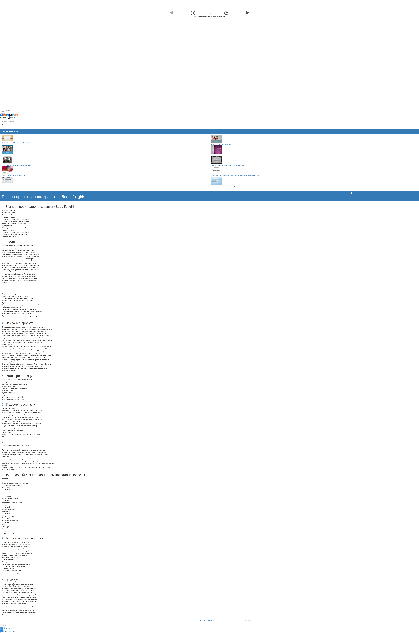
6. (3, 404)
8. (3, 474)
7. (3, 441)
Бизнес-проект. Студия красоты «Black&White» (228, 165)
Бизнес (12, 117)
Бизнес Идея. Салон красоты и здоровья (16, 142)
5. (3, 375)
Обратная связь (9, 631)
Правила (248, 620)
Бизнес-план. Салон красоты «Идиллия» (16, 165)
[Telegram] (13, 115)
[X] (10, 115)
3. (3, 287)
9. (3, 538)
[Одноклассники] (4, 115)
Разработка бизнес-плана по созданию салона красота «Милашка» (235, 175)
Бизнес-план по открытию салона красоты (17, 184)
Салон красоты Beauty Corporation (14, 175)
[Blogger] (16, 115)
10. (4, 580)
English (202, 620)
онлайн (10, 625)
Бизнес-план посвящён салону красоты (225, 186)
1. (3, 206)
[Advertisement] (209, 5)
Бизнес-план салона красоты (221, 144)
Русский (210, 620)
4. (3, 323)
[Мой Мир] (7, 115)
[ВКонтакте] (1, 115)
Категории (7, 628)
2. (3, 241)
